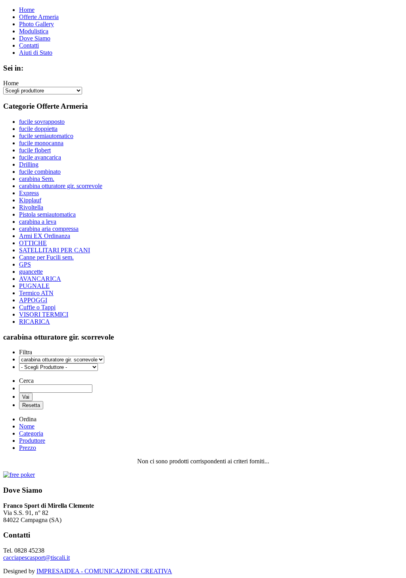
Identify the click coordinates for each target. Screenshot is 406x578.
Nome (26, 426)
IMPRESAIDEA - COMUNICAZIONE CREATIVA (104, 571)
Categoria (31, 433)
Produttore (32, 440)
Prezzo (27, 447)
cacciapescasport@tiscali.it (36, 557)
